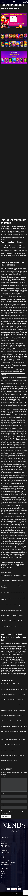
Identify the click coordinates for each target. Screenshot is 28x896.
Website (2, 805)
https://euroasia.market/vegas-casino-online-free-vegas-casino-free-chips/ (13, 652)
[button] (14, 2)
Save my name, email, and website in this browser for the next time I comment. (13, 812)
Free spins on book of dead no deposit (10, 8)
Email (2, 799)
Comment (3, 777)
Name (2, 794)
